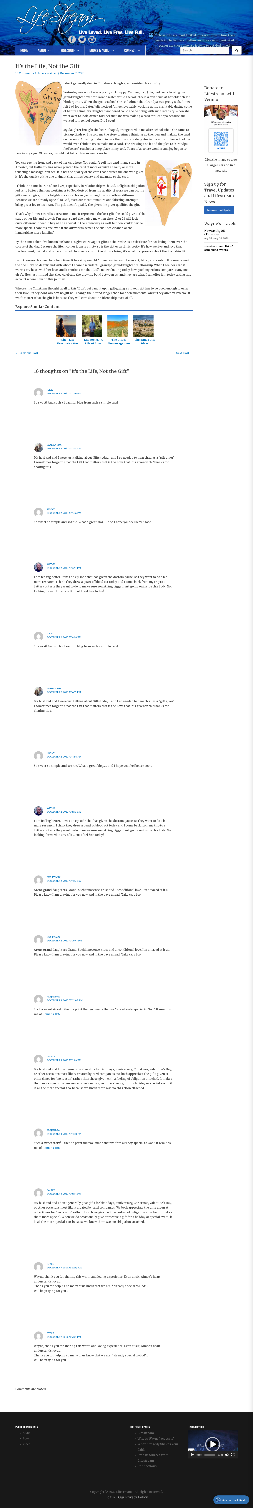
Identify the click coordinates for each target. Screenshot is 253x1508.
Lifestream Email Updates (219, 210)
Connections (147, 1466)
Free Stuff (68, 50)
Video (26, 1444)
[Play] (192, 1455)
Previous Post (27, 353)
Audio (26, 1433)
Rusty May (53, 877)
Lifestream (146, 1433)
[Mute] (227, 1455)
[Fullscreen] (233, 1455)
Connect (130, 50)
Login (110, 1497)
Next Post (184, 353)
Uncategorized (47, 73)
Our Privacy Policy (133, 1497)
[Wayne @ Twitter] (82, 39)
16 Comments (24, 73)
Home (24, 50)
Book (26, 1438)
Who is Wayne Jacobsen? (156, 1438)
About (42, 50)
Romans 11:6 (51, 1014)
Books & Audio (99, 50)
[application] (213, 1444)
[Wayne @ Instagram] (92, 39)
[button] (212, 1444)
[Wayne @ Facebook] (72, 39)
